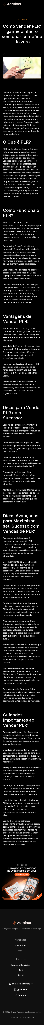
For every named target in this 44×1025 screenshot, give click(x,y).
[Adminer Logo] (12, 4)
